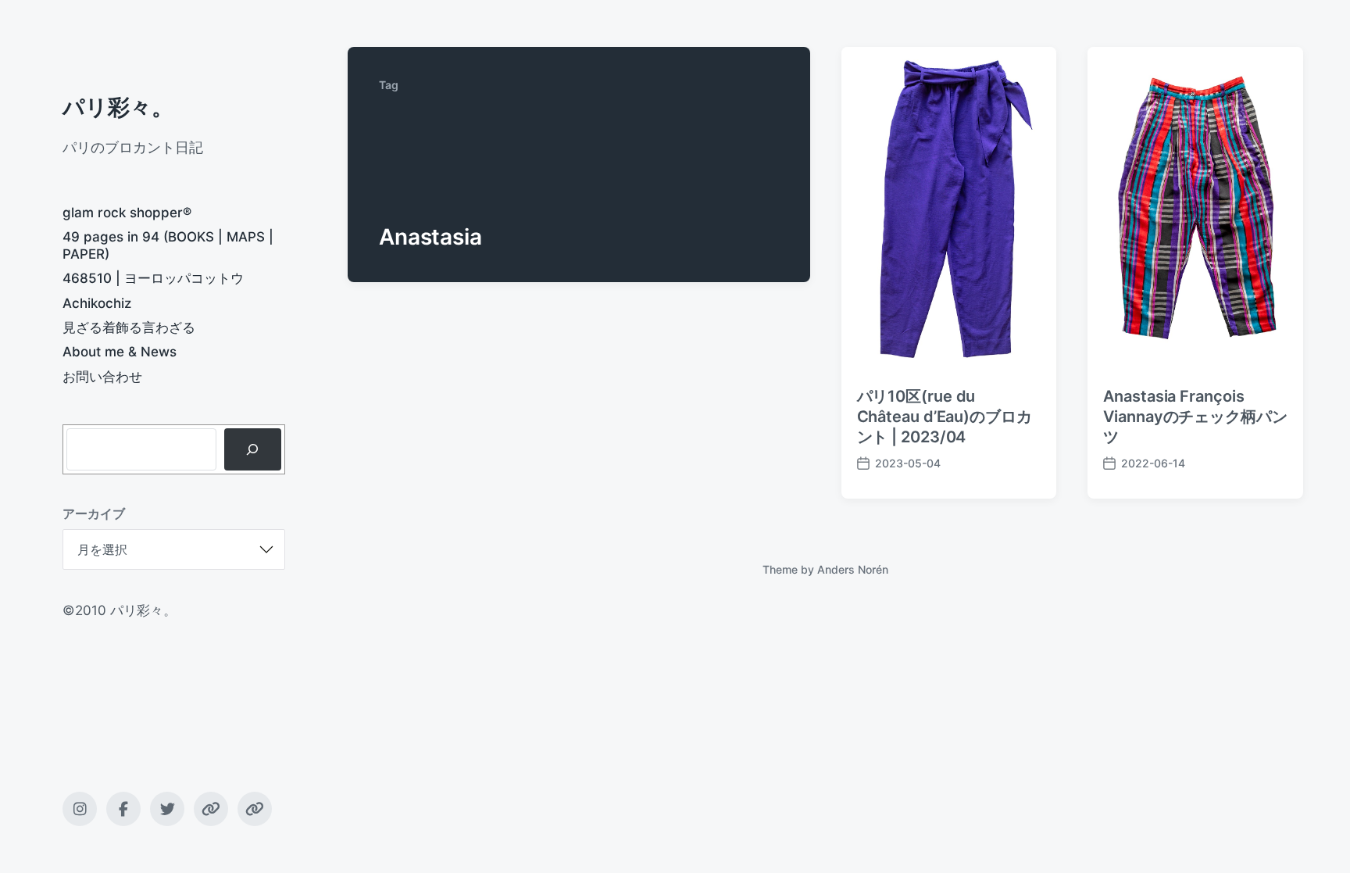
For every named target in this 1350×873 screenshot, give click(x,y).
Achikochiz (96, 303)
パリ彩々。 (117, 107)
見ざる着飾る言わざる (128, 327)
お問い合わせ (102, 377)
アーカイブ (93, 513)
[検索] (252, 449)
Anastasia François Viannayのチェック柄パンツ (1195, 416)
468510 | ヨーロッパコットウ (153, 278)
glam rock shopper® (126, 212)
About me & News (119, 352)
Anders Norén (852, 569)
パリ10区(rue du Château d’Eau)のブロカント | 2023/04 (944, 416)
